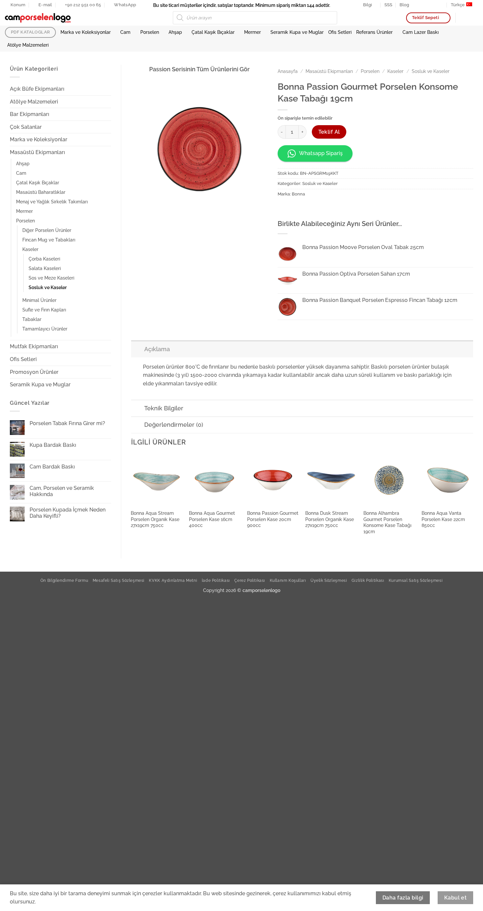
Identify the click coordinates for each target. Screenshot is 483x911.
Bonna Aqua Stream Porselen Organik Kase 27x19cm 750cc (155, 519)
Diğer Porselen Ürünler (46, 230)
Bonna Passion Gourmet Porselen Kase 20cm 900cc (272, 519)
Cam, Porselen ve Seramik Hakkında (62, 491)
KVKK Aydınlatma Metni (173, 580)
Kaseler (30, 249)
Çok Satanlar (26, 127)
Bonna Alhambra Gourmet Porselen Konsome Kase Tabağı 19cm (387, 522)
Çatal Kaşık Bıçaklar (213, 32)
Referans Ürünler (374, 32)
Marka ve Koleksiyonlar (85, 32)
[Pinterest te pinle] (307, 208)
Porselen (149, 32)
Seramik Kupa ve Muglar (297, 32)
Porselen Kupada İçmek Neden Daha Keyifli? (67, 513)
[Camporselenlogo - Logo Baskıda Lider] (38, 18)
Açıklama (157, 349)
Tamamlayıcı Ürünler (44, 328)
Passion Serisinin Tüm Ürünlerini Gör (199, 69)
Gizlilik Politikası (368, 580)
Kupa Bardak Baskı (53, 445)
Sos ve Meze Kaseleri (51, 278)
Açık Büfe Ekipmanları (37, 89)
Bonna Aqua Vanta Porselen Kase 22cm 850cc (443, 519)
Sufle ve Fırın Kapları (44, 309)
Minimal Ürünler (39, 300)
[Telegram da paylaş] (331, 208)
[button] (475, 18)
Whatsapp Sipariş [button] (321, 153)
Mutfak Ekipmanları (34, 346)
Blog (404, 4)
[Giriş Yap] (463, 18)
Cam (125, 32)
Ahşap (175, 32)
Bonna (298, 194)
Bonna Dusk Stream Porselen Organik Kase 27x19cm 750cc (329, 519)
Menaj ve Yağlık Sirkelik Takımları (52, 201)
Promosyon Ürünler (34, 372)
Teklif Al (329, 132)
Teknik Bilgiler (163, 408)
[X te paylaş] (295, 208)
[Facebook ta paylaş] (283, 208)
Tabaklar (31, 319)
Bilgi (367, 4)
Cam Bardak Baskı (52, 467)
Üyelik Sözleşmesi (328, 580)
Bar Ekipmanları (29, 114)
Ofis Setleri (340, 32)
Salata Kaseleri (45, 268)
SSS (388, 4)
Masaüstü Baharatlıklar (40, 192)
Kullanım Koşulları (288, 580)
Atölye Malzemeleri (28, 45)
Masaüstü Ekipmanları (37, 152)
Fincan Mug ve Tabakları (48, 239)
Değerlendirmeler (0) (173, 424)
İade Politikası (216, 580)
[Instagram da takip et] (422, 5)
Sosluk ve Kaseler (48, 287)
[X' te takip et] (428, 5)
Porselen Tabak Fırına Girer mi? (67, 423)
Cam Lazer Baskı (420, 32)
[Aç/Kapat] (107, 89)
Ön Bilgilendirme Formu (64, 580)
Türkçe (458, 4)
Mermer (252, 32)
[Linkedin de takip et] (435, 5)
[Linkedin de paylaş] (319, 208)
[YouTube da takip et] (441, 5)
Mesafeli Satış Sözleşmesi (119, 580)
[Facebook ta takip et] (416, 5)
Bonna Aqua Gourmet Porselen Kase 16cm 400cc (212, 519)
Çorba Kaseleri (44, 259)
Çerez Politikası (249, 580)
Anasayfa (288, 71)
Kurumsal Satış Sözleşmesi (416, 580)
